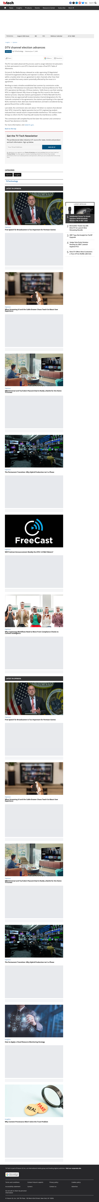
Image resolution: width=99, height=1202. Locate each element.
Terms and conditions (12, 1182)
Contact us (53, 1186)
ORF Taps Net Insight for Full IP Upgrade (81, 236)
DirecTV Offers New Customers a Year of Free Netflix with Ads (81, 253)
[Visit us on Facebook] (70, 3)
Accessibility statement (12, 1186)
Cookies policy (76, 1182)
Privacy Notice (11, 154)
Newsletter (59, 58)
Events (37, 8)
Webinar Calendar (56, 36)
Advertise (75, 1186)
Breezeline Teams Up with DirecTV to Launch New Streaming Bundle (79, 228)
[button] (92, 3)
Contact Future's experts (35, 1182)
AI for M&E (71, 36)
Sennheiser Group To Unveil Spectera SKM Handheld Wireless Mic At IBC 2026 (80, 218)
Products (28, 8)
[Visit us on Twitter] (73, 3)
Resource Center (49, 8)
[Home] (5, 8)
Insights (19, 8)
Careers (29, 1186)
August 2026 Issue (23, 36)
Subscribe (61, 8)
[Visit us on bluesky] (83, 3)
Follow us (49, 58)
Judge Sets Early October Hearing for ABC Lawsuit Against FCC (79, 244)
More (70, 8)
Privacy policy (54, 1182)
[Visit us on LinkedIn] (77, 3)
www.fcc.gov (29, 125)
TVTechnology (18, 51)
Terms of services (30, 152)
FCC (44, 36)
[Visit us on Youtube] (80, 3)
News (11, 8)
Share (9, 58)
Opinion (15, 42)
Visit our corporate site (73, 1168)
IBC (36, 36)
